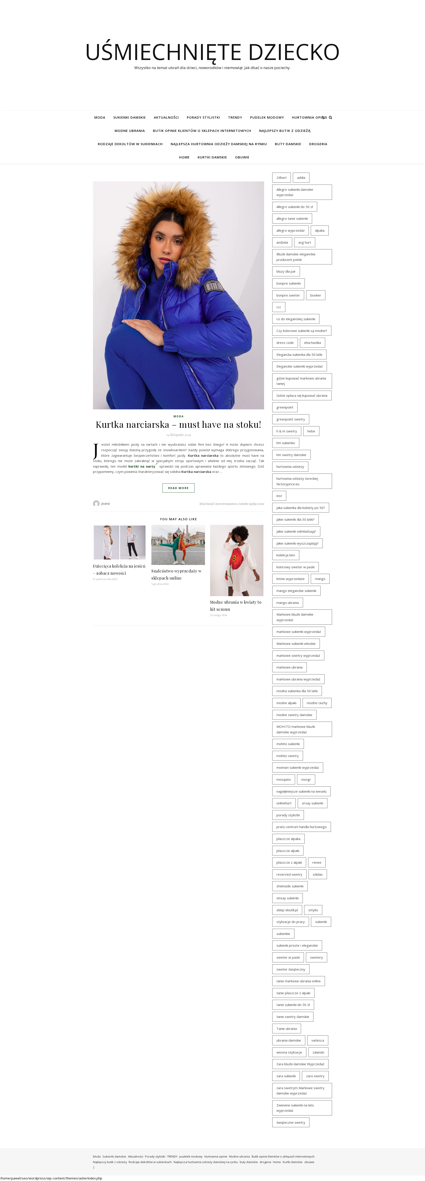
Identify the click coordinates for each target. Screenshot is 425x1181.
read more (178, 488)
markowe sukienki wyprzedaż (298, 631)
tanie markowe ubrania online (298, 981)
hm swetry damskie (291, 455)
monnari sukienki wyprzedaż (297, 767)
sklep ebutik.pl (287, 910)
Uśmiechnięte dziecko (212, 51)
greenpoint (284, 407)
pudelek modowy (267, 117)
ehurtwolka (312, 342)
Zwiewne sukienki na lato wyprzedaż (295, 1108)
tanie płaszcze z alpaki (293, 993)
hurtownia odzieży (290, 466)
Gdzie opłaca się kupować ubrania (301, 395)
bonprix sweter (288, 295)
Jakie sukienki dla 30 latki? (295, 519)
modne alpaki (286, 703)
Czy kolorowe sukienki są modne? (301, 330)
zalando (318, 1052)
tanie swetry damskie (292, 1016)
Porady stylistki (203, 117)
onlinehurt (284, 803)
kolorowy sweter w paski (295, 567)
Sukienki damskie (129, 117)
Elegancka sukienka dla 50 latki (299, 354)
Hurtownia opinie (309, 117)
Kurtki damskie (212, 157)
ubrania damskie (288, 1040)
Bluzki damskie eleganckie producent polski (295, 257)
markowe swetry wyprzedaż (298, 655)
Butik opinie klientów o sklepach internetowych (202, 130)
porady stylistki (288, 815)
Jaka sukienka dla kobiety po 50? (300, 507)
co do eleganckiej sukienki (295, 319)
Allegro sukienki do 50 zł (294, 206)
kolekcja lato (285, 555)
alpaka (320, 230)
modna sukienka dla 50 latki (297, 691)
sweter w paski (288, 957)
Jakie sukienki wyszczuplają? (297, 543)
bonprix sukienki (288, 283)
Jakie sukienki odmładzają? (296, 531)
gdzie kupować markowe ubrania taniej (301, 381)
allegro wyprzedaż (290, 230)
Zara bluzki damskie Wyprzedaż (300, 1064)
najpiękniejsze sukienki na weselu (301, 791)
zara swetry (315, 1076)
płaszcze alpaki (287, 850)
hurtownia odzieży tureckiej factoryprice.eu (297, 481)
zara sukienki (286, 1076)
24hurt (281, 177)
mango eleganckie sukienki (296, 590)
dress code (285, 342)
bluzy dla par (286, 271)
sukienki (321, 921)
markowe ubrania (289, 667)
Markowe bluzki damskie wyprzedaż (294, 617)
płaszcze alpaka (288, 838)
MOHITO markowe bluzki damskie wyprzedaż (295, 729)
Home (184, 157)
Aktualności (166, 117)
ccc (278, 307)
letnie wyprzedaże (290, 578)
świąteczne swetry (290, 1122)
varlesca (317, 1040)
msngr (306, 779)
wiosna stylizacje (289, 1052)
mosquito (283, 779)
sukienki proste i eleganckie (297, 945)
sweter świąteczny (290, 969)
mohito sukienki (288, 744)
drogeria (318, 144)
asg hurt (304, 242)
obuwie (242, 157)
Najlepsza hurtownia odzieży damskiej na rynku (219, 144)
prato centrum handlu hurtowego (301, 827)
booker (315, 295)
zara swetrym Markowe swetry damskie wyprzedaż (300, 1091)
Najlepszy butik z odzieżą (285, 130)
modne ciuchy (317, 703)
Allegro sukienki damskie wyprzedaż (294, 192)
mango (320, 578)
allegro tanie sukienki (292, 218)
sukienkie (283, 933)
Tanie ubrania (286, 1028)
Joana (105, 503)
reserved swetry (289, 874)
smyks (313, 910)
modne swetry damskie (294, 715)
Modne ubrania (130, 130)
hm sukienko (285, 443)
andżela (282, 242)
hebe (311, 431)
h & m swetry (286, 431)
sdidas (318, 874)
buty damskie (288, 144)
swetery (316, 957)
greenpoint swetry (290, 419)
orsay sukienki (312, 803)
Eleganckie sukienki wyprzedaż (299, 366)
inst (279, 495)
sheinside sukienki (289, 886)
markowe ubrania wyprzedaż (298, 679)
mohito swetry (287, 755)
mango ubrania (287, 602)
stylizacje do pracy (290, 921)
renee (316, 862)
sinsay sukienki (287, 898)
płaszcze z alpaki (289, 862)
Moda (99, 117)
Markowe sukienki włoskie (296, 643)
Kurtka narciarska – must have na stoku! (178, 424)
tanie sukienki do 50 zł (293, 1004)
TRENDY (235, 117)
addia (301, 177)
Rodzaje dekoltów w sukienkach (130, 144)
